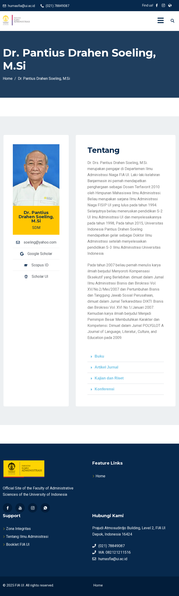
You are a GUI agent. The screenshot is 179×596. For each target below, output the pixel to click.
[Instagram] (32, 507)
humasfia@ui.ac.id (21, 6)
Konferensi (104, 389)
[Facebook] (7, 507)
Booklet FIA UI (18, 544)
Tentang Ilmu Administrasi (27, 536)
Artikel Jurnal (106, 367)
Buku (99, 356)
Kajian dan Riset (109, 378)
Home (100, 476)
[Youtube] (20, 507)
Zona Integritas (18, 528)
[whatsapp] (45, 507)
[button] (125, 356)
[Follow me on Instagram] (163, 6)
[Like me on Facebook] (156, 6)
